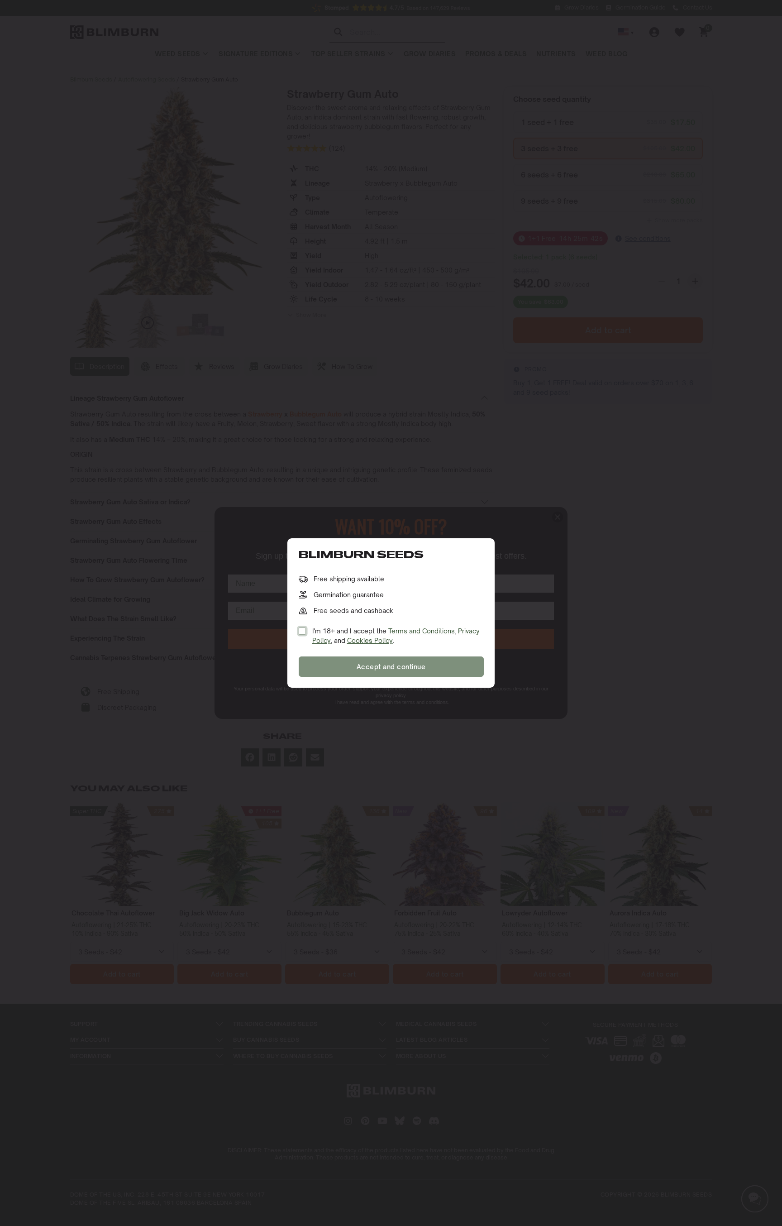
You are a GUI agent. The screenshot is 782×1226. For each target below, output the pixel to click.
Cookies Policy (370, 640)
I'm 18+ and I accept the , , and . (396, 635)
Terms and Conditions (421, 631)
